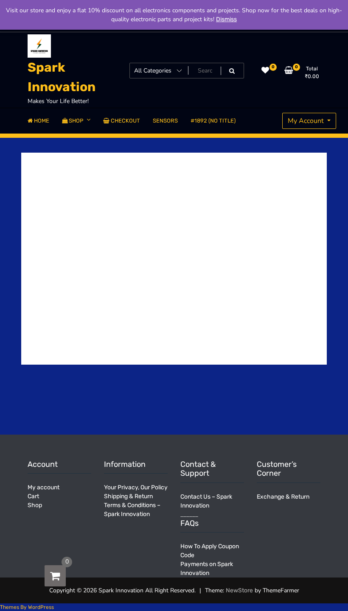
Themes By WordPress (27, 607)
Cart (33, 496)
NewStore (239, 590)
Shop (35, 505)
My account (43, 487)
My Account (307, 121)
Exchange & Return (283, 496)
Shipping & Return (128, 496)
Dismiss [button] (226, 19)
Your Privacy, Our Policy (136, 487)
